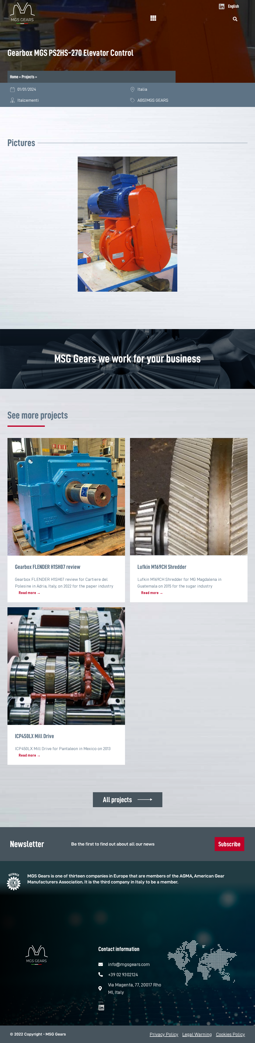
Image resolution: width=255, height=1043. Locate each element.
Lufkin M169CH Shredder (161, 567)
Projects (28, 77)
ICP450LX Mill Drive (34, 736)
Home (14, 77)
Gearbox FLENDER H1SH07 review (47, 567)
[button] (235, 19)
